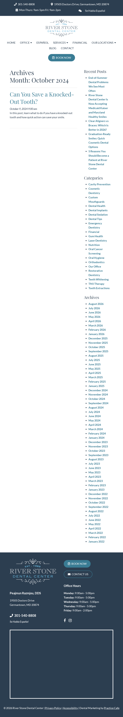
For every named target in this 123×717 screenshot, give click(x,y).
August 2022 (96, 511)
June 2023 (94, 468)
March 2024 (95, 429)
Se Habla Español (95, 10)
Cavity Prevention (99, 184)
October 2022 (96, 502)
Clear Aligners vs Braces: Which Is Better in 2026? (98, 125)
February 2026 (97, 329)
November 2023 (98, 446)
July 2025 (94, 360)
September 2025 (98, 351)
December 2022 (98, 494)
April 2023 (94, 476)
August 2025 (96, 355)
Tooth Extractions (99, 288)
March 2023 (95, 481)
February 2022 (97, 537)
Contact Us (80, 574)
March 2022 (95, 532)
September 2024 (98, 403)
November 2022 (98, 498)
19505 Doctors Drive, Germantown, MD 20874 (81, 4)
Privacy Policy (53, 708)
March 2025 (95, 377)
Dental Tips (95, 219)
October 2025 (96, 347)
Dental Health (96, 205)
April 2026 (94, 321)
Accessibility (70, 708)
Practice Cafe (111, 708)
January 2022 (96, 541)
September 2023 (98, 455)
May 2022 (94, 524)
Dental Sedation (98, 214)
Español (42, 42)
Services (59, 42)
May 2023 (94, 472)
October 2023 (96, 450)
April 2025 (94, 372)
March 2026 (95, 325)
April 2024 (94, 424)
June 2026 (94, 312)
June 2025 (94, 364)
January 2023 (96, 489)
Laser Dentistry (97, 240)
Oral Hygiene (96, 257)
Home (11, 42)
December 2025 (98, 338)
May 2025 (94, 368)
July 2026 (94, 308)
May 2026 (94, 316)
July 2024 (94, 411)
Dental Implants (98, 210)
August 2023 (96, 459)
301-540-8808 (26, 4)
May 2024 (94, 420)
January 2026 (96, 334)
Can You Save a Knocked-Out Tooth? (42, 97)
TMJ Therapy (96, 283)
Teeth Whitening (98, 279)
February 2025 (97, 381)
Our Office (94, 266)
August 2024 (96, 407)
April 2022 (94, 528)
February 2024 (97, 433)
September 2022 (98, 506)
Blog (52, 48)
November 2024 (98, 394)
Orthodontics (96, 262)
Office (25, 42)
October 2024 (96, 398)
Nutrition (94, 245)
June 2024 (94, 416)
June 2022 (94, 520)
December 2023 (98, 442)
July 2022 (94, 515)
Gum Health (95, 236)
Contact (67, 48)
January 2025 (96, 386)
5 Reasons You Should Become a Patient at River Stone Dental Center (98, 160)
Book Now (63, 57)
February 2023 (97, 485)
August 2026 (96, 303)
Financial (80, 42)
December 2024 (98, 390)
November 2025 (98, 342)
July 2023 (94, 463)
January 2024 (96, 437)
